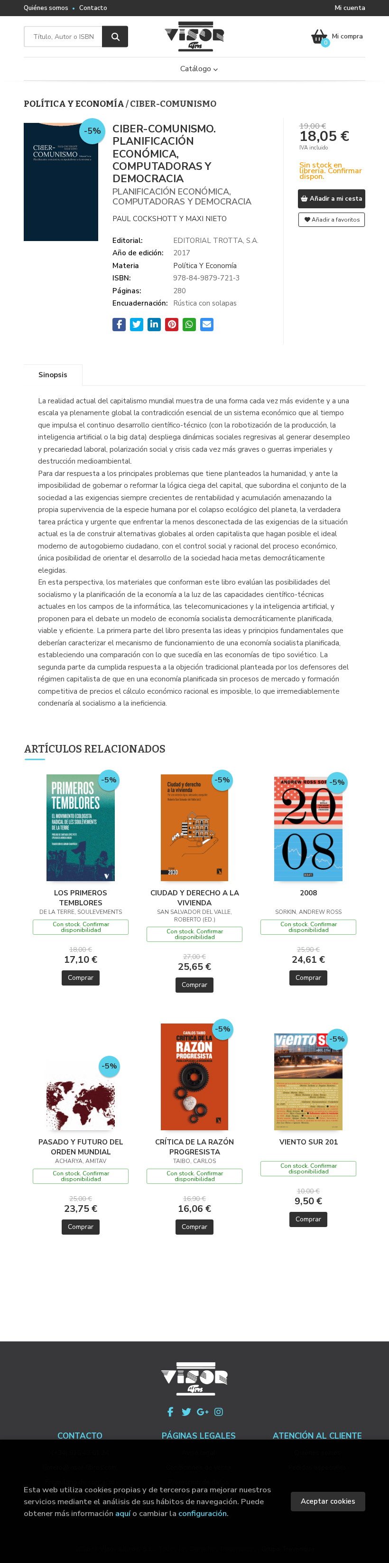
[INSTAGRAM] (219, 1412)
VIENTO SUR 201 (308, 1142)
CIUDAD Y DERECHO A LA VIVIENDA (194, 897)
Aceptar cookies (328, 1501)
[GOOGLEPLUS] (202, 1412)
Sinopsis (52, 375)
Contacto (93, 8)
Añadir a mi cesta (335, 199)
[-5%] (80, 827)
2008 (308, 893)
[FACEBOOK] (170, 1412)
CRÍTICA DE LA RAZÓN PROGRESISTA (194, 1146)
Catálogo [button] (196, 69)
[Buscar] (115, 36)
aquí (122, 1513)
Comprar (80, 977)
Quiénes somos (46, 8)
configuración (202, 1513)
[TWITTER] (186, 1412)
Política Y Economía (75, 104)
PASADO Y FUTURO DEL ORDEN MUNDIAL (80, 1146)
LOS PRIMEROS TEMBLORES (80, 897)
